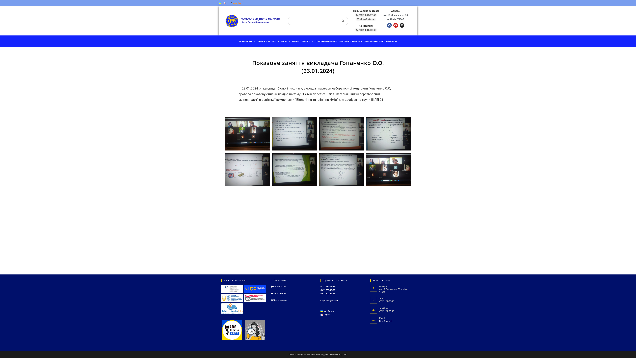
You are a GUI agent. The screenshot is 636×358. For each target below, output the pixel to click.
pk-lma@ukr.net (330, 300)
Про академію (245, 41)
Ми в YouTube (280, 293)
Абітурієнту (391, 41)
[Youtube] (395, 25)
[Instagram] (402, 25)
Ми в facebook (279, 286)
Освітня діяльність (267, 41)
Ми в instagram (280, 300)
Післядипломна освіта (326, 41)
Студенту (306, 41)
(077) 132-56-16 (327, 286)
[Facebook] (389, 25)
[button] (247, 41)
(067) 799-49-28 (327, 290)
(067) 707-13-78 (327, 294)
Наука (284, 41)
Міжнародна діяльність (351, 41)
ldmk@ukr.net (385, 321)
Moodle (296, 41)
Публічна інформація (374, 41)
